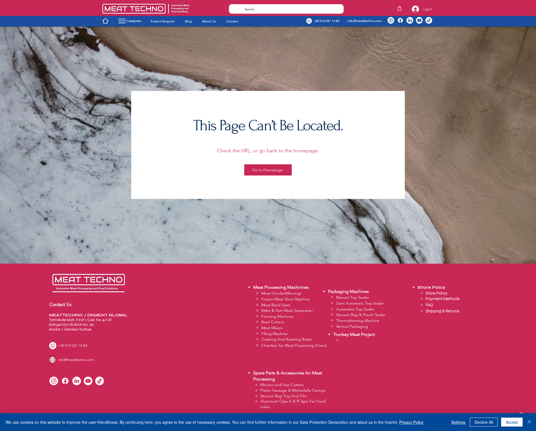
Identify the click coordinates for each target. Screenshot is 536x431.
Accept (512, 422)
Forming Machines (277, 316)
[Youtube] (419, 20)
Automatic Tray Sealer (355, 309)
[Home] (105, 20)
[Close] (529, 422)
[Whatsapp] (309, 21)
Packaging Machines (348, 291)
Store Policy (437, 293)
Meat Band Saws (275, 304)
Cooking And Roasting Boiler (286, 339)
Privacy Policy (411, 422)
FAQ (429, 304)
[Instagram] (390, 20)
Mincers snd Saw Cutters (282, 384)
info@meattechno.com (365, 21)
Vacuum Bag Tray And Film (283, 395)
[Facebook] (400, 20)
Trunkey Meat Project (354, 334)
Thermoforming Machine (357, 320)
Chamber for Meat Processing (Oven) (294, 345)
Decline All (484, 422)
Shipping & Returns (443, 311)
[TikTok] (428, 20)
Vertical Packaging (352, 326)
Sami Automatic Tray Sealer (360, 303)
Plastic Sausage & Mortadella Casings (293, 390)
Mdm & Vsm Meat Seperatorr (287, 310)
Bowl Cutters (272, 321)
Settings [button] (458, 422)
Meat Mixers (272, 327)
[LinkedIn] (409, 20)
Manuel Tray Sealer (352, 297)
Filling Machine (274, 333)
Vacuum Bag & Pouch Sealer (361, 314)
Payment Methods (443, 298)
